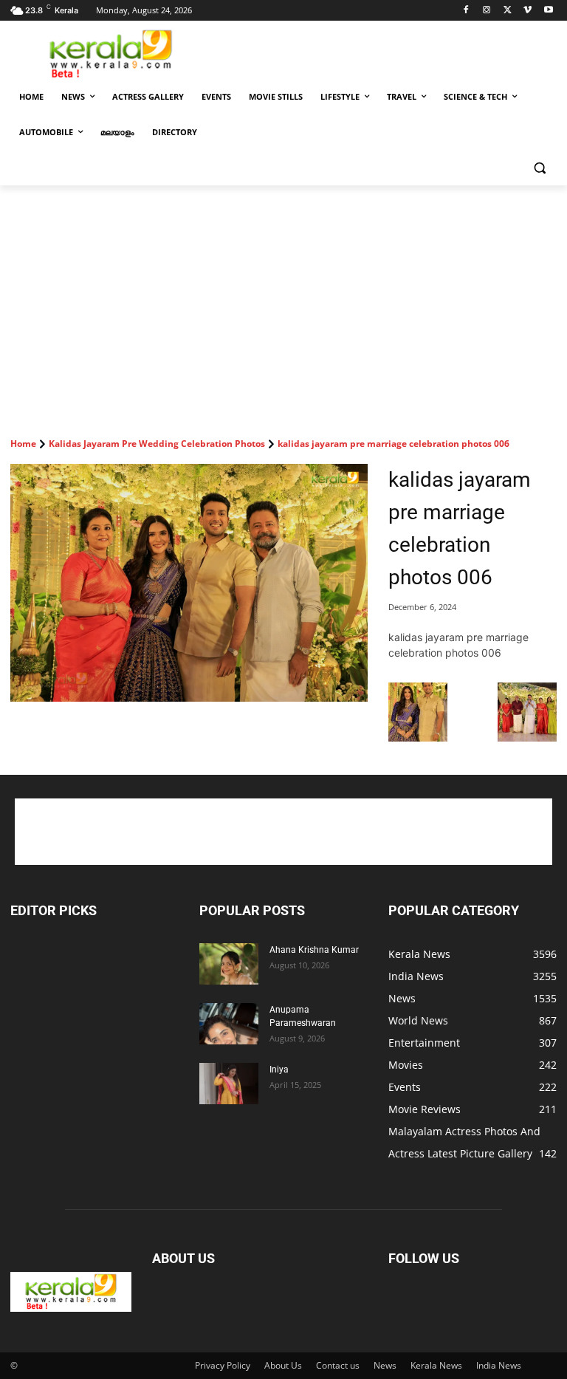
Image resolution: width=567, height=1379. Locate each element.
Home (23, 443)
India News (498, 1365)
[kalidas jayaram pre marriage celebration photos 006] (189, 583)
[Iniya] (228, 1083)
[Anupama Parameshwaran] (228, 1023)
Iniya (279, 1069)
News (385, 1365)
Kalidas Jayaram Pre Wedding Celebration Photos (157, 443)
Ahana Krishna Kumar (314, 950)
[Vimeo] (527, 10)
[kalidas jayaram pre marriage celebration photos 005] (417, 737)
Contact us (338, 1365)
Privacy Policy (222, 1365)
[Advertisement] (384, 52)
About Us (283, 1365)
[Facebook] (466, 10)
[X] (507, 10)
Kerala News (436, 1365)
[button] (539, 168)
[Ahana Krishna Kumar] (228, 964)
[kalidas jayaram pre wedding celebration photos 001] (527, 737)
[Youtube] (548, 10)
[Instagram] (486, 10)
